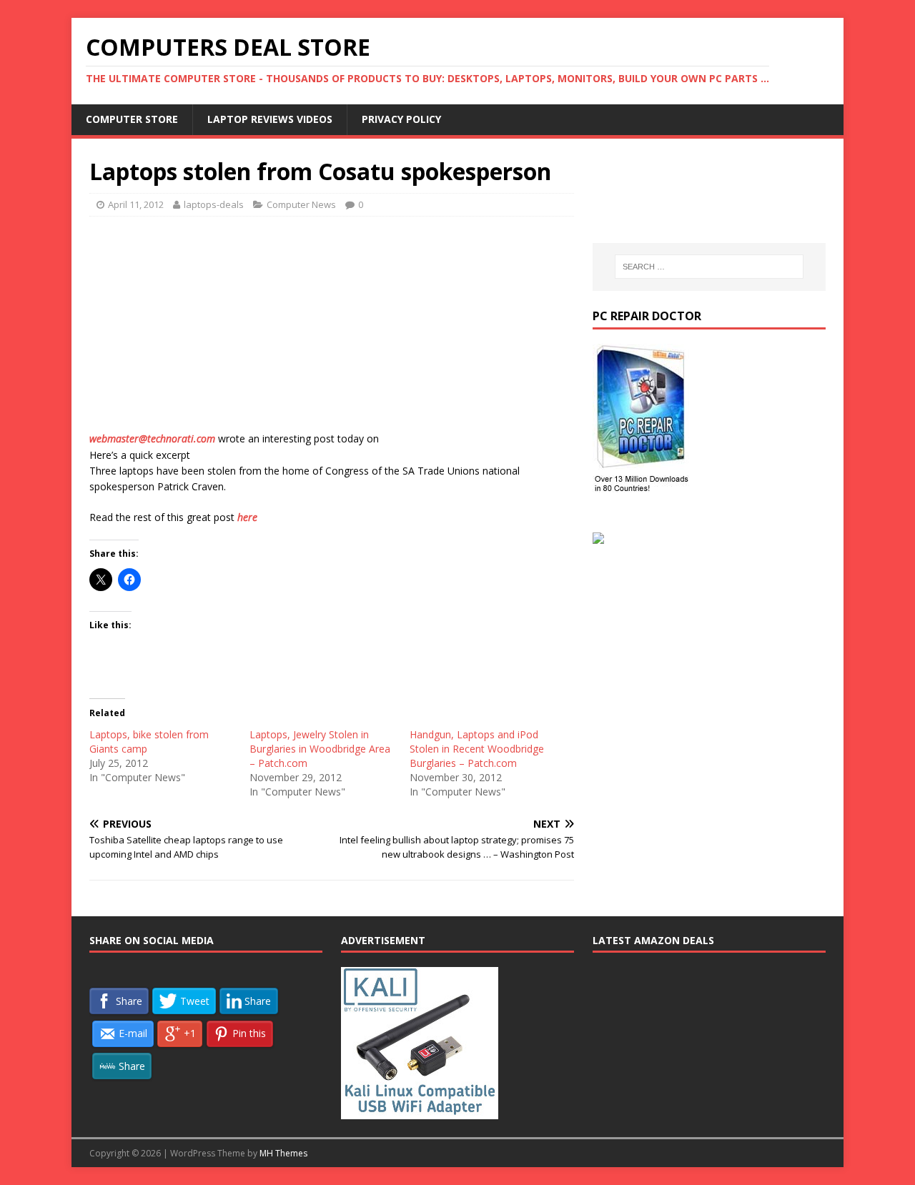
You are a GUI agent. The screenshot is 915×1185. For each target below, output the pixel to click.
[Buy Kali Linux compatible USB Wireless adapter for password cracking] (419, 1111)
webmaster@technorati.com (152, 438)
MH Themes (283, 1153)
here (247, 517)
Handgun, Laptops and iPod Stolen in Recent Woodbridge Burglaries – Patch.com (477, 749)
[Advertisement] (331, 331)
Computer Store (132, 119)
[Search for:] (709, 266)
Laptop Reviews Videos (269, 119)
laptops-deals (214, 204)
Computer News (301, 204)
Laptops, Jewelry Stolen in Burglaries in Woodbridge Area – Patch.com (319, 749)
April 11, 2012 (136, 204)
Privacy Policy (401, 119)
